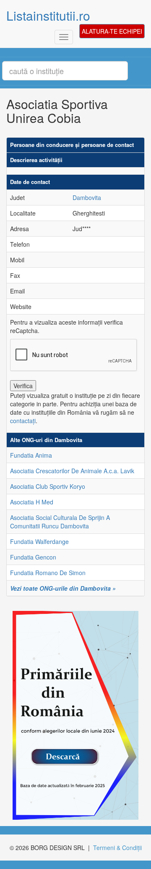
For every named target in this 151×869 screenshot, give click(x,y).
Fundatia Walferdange (39, 541)
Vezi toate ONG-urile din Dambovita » (63, 588)
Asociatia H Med (31, 502)
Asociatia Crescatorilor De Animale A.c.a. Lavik (72, 470)
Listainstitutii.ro (48, 15)
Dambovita (87, 197)
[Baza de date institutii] (72, 715)
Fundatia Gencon (33, 557)
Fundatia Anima (31, 455)
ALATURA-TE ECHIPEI (112, 31)
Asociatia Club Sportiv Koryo (47, 486)
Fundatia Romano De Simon (48, 572)
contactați (23, 420)
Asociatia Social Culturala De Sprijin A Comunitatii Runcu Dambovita (60, 521)
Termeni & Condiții (117, 847)
